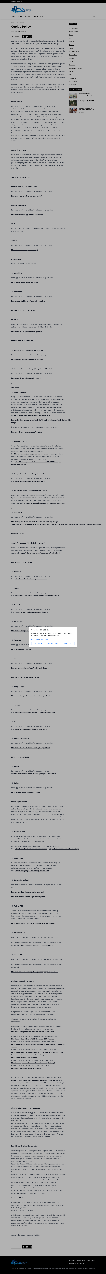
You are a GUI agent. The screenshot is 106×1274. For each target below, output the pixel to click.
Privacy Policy (44, 639)
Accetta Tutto (67, 643)
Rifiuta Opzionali (53, 643)
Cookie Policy (35, 639)
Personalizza (38, 643)
